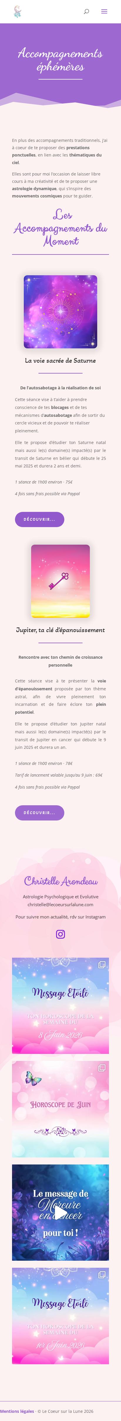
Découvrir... (40, 519)
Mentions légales (17, 1411)
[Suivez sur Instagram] (60, 934)
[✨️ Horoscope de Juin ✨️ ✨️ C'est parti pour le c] (60, 1109)
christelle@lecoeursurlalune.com (60, 904)
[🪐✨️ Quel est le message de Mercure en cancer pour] (60, 1212)
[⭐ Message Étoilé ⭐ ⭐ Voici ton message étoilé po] (60, 1006)
